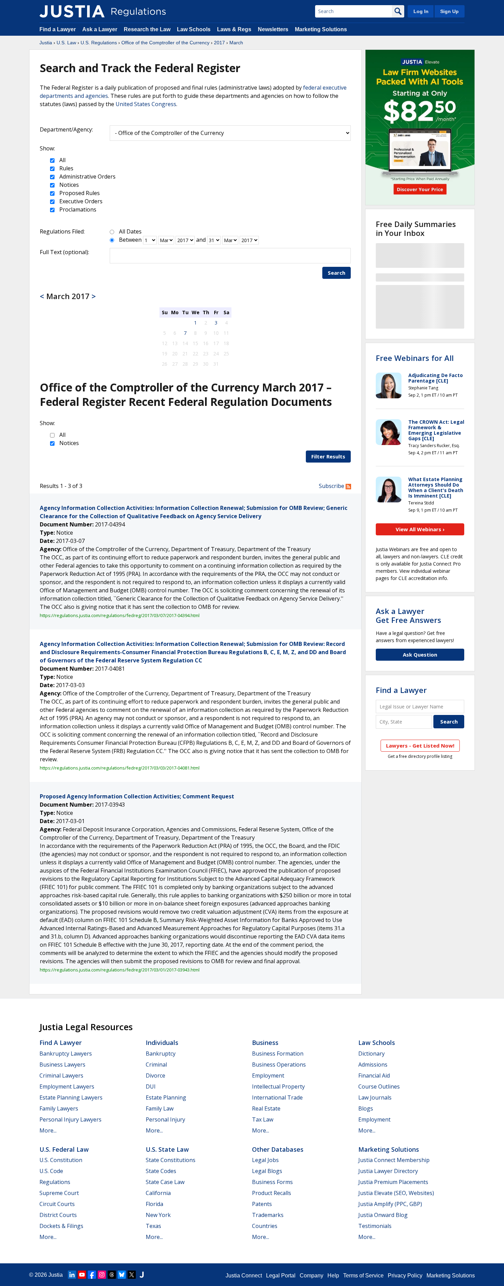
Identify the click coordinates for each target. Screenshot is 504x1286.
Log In (421, 11)
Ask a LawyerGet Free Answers (408, 615)
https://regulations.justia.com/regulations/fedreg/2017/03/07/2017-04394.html (120, 615)
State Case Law (165, 1182)
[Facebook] (92, 1275)
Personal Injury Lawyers (70, 1119)
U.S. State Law (167, 1149)
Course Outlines (379, 1086)
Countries (264, 1226)
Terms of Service (363, 1275)
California (158, 1193)
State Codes (161, 1171)
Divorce (155, 1075)
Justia (45, 42)
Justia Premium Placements (393, 1182)
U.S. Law (66, 42)
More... (48, 1130)
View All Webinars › (420, 529)
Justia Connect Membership (394, 1160)
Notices (68, 185)
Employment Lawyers (66, 1086)
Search (336, 272)
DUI (151, 1086)
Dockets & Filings (61, 1226)
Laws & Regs (234, 29)
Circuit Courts (57, 1204)
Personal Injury (165, 1119)
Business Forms (272, 1182)
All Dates (130, 231)
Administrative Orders (87, 176)
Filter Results (328, 456)
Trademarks (268, 1215)
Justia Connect (244, 1275)
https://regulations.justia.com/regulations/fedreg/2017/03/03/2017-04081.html (120, 768)
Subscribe (332, 486)
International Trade (277, 1097)
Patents (262, 1204)
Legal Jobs (265, 1160)
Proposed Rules (79, 193)
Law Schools (194, 29)
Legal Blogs (267, 1171)
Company (311, 1275)
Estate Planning (166, 1097)
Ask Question (420, 654)
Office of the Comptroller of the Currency (165, 42)
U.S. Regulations (99, 42)
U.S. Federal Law (64, 1149)
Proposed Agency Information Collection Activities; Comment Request (137, 796)
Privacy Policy (405, 1275)
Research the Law (147, 29)
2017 (219, 42)
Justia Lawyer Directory (388, 1171)
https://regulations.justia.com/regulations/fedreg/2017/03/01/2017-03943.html (120, 970)
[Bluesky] (122, 1275)
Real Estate (266, 1108)
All (61, 160)
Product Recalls (271, 1193)
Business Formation (277, 1053)
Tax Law (262, 1119)
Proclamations (77, 209)
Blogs (365, 1108)
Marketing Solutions (321, 29)
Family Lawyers (58, 1108)
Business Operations (279, 1064)
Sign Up (449, 11)
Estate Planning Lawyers (71, 1097)
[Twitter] (132, 1275)
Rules (65, 168)
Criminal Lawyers (61, 1075)
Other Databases (277, 1149)
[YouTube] (82, 1275)
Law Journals (375, 1097)
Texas (153, 1226)
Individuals (162, 1042)
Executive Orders (80, 201)
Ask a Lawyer (100, 29)
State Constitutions (170, 1160)
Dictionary (371, 1053)
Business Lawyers (62, 1064)
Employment (268, 1075)
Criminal (156, 1064)
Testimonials (375, 1226)
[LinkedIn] (72, 1275)
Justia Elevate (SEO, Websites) (396, 1193)
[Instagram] (102, 1275)
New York (158, 1215)
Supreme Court (59, 1193)
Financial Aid (374, 1075)
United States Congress (146, 104)
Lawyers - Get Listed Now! (420, 745)
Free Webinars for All (415, 357)
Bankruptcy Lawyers (65, 1053)
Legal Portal (281, 1275)
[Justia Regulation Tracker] (72, 11)
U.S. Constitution (60, 1160)
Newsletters (273, 29)
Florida (154, 1204)
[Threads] (112, 1275)
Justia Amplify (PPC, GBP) (390, 1204)
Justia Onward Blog (383, 1215)
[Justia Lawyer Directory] (141, 1275)
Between (130, 239)
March (236, 42)
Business (265, 1042)
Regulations (54, 1182)
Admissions (372, 1064)
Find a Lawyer (57, 29)
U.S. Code (51, 1171)
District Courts (58, 1215)
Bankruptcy (161, 1053)
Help (333, 1275)
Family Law (159, 1108)
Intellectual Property (278, 1086)
